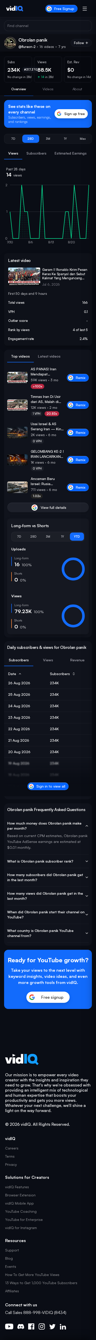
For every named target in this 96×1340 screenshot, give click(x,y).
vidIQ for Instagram (21, 1227)
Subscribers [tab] (36, 153)
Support (12, 1250)
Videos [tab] (48, 89)
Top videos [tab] (20, 356)
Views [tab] (13, 153)
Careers (11, 1148)
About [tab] (77, 89)
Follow (79, 43)
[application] (48, 216)
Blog (9, 1258)
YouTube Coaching (21, 1211)
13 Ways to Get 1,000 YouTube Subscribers (41, 1283)
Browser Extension (20, 1195)
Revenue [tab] (77, 660)
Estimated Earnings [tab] (71, 153)
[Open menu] (85, 9)
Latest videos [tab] (49, 356)
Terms (10, 1156)
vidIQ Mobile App (19, 1203)
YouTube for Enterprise (24, 1219)
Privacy (11, 1164)
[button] (13, 139)
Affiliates (12, 1291)
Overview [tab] (18, 89)
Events (10, 1266)
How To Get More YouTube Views (32, 1274)
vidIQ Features (17, 1187)
